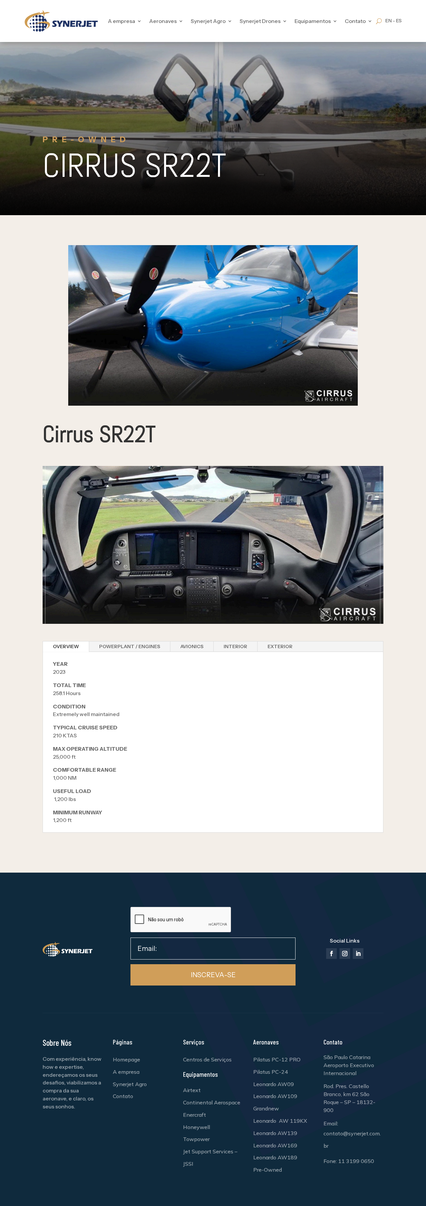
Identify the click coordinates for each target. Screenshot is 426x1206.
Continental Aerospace (211, 1102)
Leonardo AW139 (275, 1133)
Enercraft (194, 1114)
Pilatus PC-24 (270, 1071)
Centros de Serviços (207, 1059)
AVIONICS (191, 646)
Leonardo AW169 (275, 1145)
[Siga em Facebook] (331, 953)
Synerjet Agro (130, 1084)
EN (388, 21)
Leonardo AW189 (275, 1157)
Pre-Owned (267, 1169)
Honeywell (196, 1127)
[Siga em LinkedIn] (358, 953)
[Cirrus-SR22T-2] (213, 622)
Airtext (192, 1090)
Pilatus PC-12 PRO (277, 1059)
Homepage (126, 1059)
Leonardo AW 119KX (280, 1120)
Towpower (196, 1139)
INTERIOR (235, 646)
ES (399, 21)
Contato (123, 1096)
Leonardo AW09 (273, 1084)
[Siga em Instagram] (344, 953)
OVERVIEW (66, 646)
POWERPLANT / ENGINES (129, 646)
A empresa (121, 21)
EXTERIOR (280, 646)
